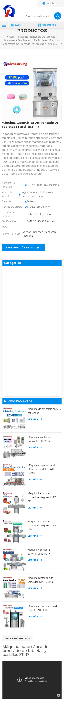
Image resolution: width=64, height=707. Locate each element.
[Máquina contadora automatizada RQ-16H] (14, 560)
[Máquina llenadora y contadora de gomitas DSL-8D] (14, 503)
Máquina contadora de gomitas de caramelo (32, 344)
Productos (49, 25)
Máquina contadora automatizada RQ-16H (40, 551)
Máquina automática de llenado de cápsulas (31, 277)
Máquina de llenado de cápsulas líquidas (29, 290)
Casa (18, 25)
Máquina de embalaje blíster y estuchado (44, 410)
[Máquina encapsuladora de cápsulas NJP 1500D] (14, 616)
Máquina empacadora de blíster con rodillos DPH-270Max (42, 469)
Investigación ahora (20, 247)
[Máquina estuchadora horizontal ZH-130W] (14, 447)
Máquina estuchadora (17, 359)
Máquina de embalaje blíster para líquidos (30, 322)
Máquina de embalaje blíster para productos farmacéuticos (31, 314)
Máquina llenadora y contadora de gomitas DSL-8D (43, 497)
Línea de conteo (15, 350)
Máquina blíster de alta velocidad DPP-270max (41, 579)
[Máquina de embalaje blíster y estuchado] (14, 419)
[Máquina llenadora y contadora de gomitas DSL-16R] (14, 531)
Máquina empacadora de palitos (24, 391)
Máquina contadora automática (23, 331)
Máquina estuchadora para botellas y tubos (30, 372)
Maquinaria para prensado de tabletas (25, 40)
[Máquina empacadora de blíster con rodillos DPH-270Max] (14, 475)
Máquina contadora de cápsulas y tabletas (30, 338)
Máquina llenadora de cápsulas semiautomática (33, 283)
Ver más (33, 419)
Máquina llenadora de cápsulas (23, 270)
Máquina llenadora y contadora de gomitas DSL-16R (43, 525)
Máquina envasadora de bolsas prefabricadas (23, 382)
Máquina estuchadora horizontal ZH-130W (40, 439)
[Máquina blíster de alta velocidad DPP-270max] (14, 588)
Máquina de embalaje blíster (22, 305)
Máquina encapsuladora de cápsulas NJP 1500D (43, 608)
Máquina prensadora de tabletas (36, 36)
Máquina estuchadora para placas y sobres (30, 366)
